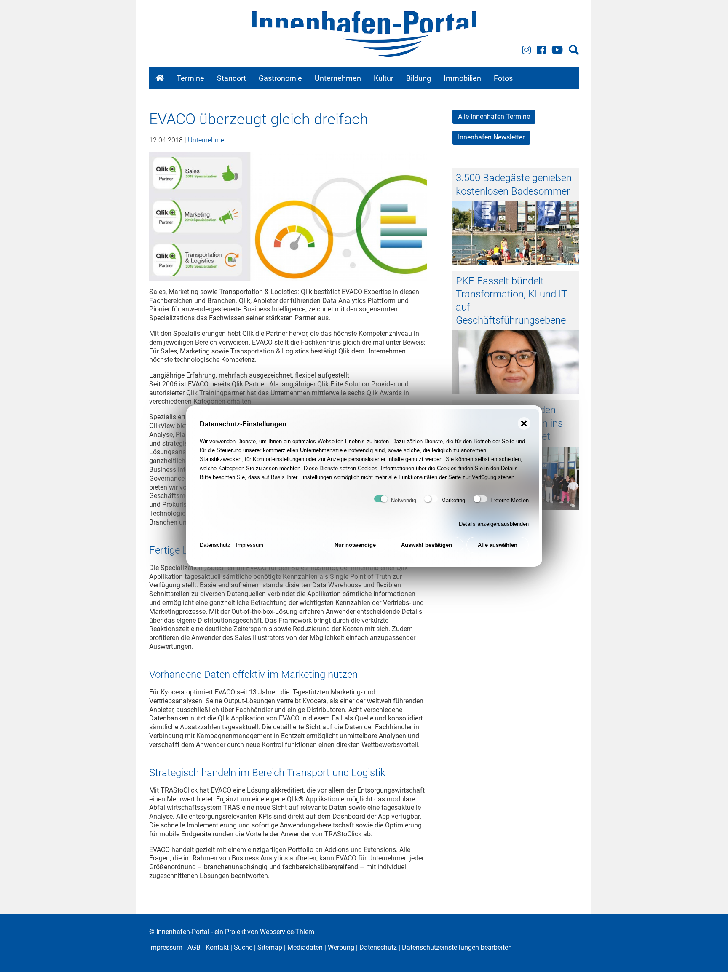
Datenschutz (215, 545)
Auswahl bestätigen (426, 545)
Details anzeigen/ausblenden (494, 524)
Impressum (249, 545)
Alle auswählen (497, 545)
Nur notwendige (355, 545)
